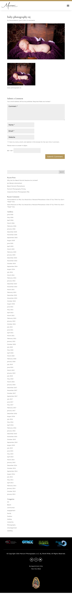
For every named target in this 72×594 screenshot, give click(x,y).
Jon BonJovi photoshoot (14, 183)
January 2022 (11, 321)
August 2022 (11, 304)
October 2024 (11, 263)
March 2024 (10, 275)
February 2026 (11, 226)
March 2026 (10, 223)
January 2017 (11, 410)
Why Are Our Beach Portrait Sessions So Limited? (22, 180)
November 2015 (12, 436)
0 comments (31, 20)
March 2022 (10, 315)
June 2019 (10, 367)
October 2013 (11, 491)
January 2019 (11, 373)
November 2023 (12, 286)
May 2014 (10, 480)
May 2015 (10, 454)
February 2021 (11, 338)
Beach (9, 505)
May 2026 (10, 217)
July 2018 (10, 376)
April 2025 (10, 246)
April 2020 (10, 353)
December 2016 (12, 413)
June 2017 (10, 402)
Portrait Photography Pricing (16, 189)
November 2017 (12, 390)
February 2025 (11, 252)
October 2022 (11, 301)
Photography (11, 525)
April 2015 (10, 457)
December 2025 (12, 232)
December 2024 (12, 258)
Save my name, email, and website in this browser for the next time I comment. (34, 142)
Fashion (9, 516)
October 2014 (11, 468)
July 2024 (10, 272)
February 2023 (11, 292)
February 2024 (11, 278)
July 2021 (10, 327)
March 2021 (10, 335)
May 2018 (10, 379)
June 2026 (10, 214)
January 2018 (11, 384)
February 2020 (11, 359)
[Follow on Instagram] (31, 559)
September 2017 (12, 396)
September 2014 (12, 471)
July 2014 (10, 477)
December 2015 (12, 433)
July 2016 (10, 419)
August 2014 (11, 474)
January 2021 (11, 341)
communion (11, 507)
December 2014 (12, 465)
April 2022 (10, 312)
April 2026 (10, 220)
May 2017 (10, 405)
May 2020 (10, 350)
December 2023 (12, 284)
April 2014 (10, 483)
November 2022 (12, 298)
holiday (9, 519)
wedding (10, 531)
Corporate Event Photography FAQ (18, 192)
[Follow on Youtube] (40, 559)
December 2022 (12, 295)
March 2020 (10, 356)
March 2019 (10, 370)
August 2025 (11, 240)
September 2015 (12, 442)
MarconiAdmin (13, 20)
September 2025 (12, 237)
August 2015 (11, 445)
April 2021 (10, 333)
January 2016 (11, 431)
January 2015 (11, 462)
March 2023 (10, 289)
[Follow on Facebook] (36, 559)
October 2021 (11, 324)
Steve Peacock (11, 204)
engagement (11, 510)
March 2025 (10, 249)
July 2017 (10, 399)
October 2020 (11, 344)
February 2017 (11, 408)
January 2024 (11, 281)
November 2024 (12, 261)
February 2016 (11, 428)
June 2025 (10, 243)
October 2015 (11, 439)
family (9, 513)
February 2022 (11, 318)
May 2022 (10, 309)
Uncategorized (12, 528)
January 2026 (11, 229)
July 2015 (10, 448)
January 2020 (11, 361)
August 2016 (11, 416)
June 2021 (10, 330)
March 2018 (10, 382)
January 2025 (11, 255)
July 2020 (10, 347)
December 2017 (12, 387)
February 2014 (11, 485)
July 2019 (10, 364)
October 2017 (11, 393)
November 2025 (12, 234)
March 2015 (10, 459)
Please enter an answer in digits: (17, 145)
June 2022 (10, 307)
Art (8, 502)
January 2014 (11, 488)
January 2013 (11, 494)
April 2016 (10, 425)
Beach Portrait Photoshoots (16, 186)
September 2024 (12, 266)
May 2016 (10, 422)
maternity (10, 522)
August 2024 (11, 269)
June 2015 (10, 451)
